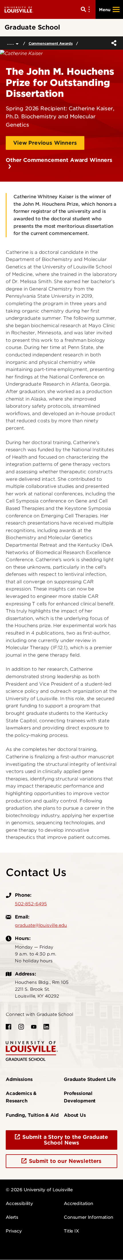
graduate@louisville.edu (41, 925)
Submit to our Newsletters (65, 1161)
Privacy (14, 1231)
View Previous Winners (45, 143)
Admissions (19, 1079)
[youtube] (34, 1027)
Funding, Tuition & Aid (32, 1115)
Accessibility (19, 1203)
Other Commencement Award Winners (59, 163)
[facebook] (8, 1027)
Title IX (71, 1231)
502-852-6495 (31, 903)
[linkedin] (46, 1027)
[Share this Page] (112, 43)
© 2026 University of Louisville (39, 1189)
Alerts (12, 1217)
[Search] (86, 9)
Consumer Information (88, 1217)
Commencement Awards (51, 43)
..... (11, 43)
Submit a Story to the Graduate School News (65, 1140)
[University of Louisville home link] (19, 9)
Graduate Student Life (90, 1079)
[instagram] (21, 1027)
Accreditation (78, 1203)
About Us (75, 1115)
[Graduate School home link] (32, 1050)
